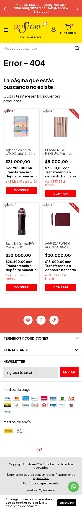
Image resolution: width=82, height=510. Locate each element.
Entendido (67, 502)
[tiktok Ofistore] (54, 320)
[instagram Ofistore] (28, 320)
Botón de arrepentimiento (41, 483)
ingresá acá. (41, 478)
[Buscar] (76, 48)
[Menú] (6, 29)
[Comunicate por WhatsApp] (73, 487)
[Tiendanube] (41, 490)
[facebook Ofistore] (41, 320)
